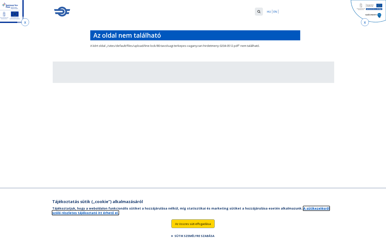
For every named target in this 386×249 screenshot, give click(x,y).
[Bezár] (25, 22)
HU (269, 12)
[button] (259, 12)
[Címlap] (62, 11)
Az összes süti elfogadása (193, 224)
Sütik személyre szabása (194, 236)
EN (275, 12)
